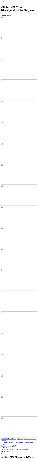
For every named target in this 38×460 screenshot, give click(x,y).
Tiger (27, 449)
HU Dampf (10, 442)
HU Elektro (18, 442)
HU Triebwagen (27, 442)
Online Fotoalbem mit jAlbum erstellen (13, 449)
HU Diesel (4, 442)
